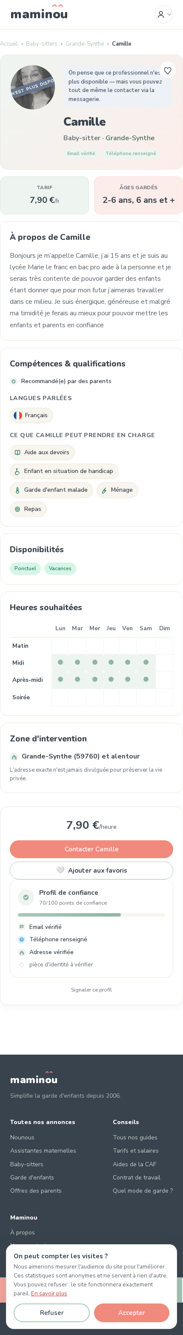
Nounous (22, 1137)
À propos (22, 1232)
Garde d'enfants (32, 1178)
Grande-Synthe (85, 44)
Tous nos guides (135, 1137)
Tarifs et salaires (136, 1151)
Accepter (131, 1313)
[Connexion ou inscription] (164, 14)
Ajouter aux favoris (91, 870)
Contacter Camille (92, 849)
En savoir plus (49, 1293)
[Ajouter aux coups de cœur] (168, 70)
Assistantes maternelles (43, 1151)
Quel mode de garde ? (143, 1191)
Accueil (9, 44)
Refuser (52, 1313)
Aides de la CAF (134, 1164)
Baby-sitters (41, 44)
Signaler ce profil (91, 989)
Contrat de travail (136, 1178)
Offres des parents (36, 1191)
